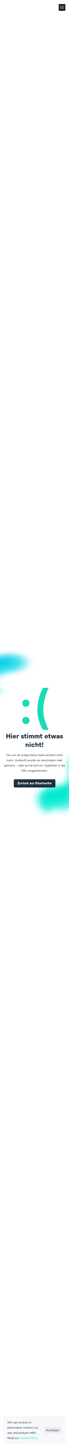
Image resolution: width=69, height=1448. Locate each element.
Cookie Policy (28, 1438)
